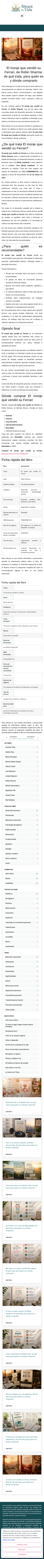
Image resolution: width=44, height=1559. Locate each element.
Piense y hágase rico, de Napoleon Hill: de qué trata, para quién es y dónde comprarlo (22, 1396)
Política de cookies (9, 1540)
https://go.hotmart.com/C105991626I (15, 454)
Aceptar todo (22, 1544)
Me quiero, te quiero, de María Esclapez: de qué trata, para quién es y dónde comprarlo (21, 1271)
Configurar (22, 1554)
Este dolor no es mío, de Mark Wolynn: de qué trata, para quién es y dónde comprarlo (21, 1228)
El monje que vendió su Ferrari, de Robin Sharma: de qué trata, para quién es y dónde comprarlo (21, 1482)
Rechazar (22, 1549)
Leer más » (9, 1111)
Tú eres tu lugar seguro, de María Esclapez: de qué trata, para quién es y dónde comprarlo (20, 1313)
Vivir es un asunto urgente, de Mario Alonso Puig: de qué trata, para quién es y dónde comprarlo (21, 1145)
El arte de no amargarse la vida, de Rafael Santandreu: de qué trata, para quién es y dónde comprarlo (22, 1439)
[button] (22, 16)
